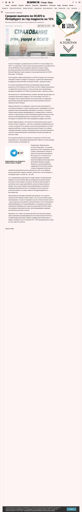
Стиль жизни (52, 5)
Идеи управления (47, 8)
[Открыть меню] (79, 2)
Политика (21, 5)
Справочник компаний (15, 8)
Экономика (14, 5)
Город (55, 8)
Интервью (65, 5)
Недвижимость (44, 5)
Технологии (35, 5)
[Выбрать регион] (73, 2)
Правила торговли (28, 8)
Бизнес (7, 5)
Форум (59, 5)
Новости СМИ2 (9, 228)
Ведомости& (62, 8)
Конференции (37, 8)
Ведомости (5, 8)
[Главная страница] (33, 2)
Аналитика (74, 8)
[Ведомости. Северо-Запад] (46, 2)
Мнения (71, 5)
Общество (28, 5)
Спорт (68, 8)
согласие (29, 509)
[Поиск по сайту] (76, 2)
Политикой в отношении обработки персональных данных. (39, 510)
